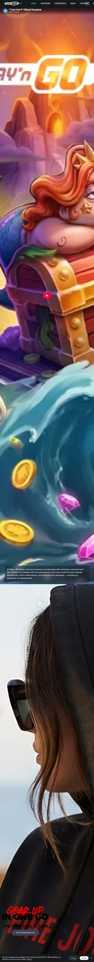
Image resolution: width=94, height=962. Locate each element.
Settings (73, 958)
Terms (29, 959)
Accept (84, 958)
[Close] (91, 958)
